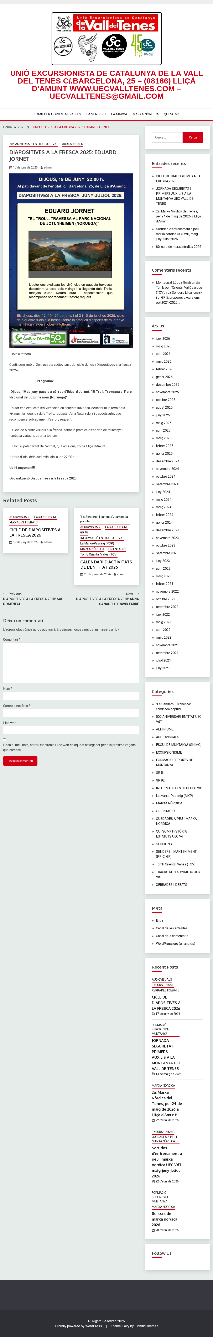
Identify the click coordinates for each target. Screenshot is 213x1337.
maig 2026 (163, 346)
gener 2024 (164, 522)
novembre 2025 (167, 392)
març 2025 (163, 438)
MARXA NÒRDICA (146, 114)
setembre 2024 (167, 484)
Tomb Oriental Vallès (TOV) (99, 554)
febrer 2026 (164, 369)
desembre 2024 (167, 461)
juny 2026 (163, 339)
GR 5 (159, 773)
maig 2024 (163, 500)
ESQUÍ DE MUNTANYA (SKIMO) (179, 745)
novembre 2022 (167, 591)
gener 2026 (164, 377)
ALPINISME (164, 729)
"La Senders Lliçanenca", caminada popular (104, 519)
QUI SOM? (171, 114)
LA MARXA (119, 114)
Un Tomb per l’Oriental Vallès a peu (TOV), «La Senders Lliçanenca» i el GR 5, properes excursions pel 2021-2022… (179, 293)
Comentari (11, 640)
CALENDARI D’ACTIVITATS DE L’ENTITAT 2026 (106, 564)
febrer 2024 (164, 515)
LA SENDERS (96, 114)
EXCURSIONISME (45, 517)
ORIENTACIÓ (117, 549)
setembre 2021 (167, 653)
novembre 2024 (167, 469)
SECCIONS (164, 844)
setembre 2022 (167, 607)
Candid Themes (147, 1326)
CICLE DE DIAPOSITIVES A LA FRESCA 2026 (35, 532)
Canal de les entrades (172, 928)
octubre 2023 (165, 545)
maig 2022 (163, 622)
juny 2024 (163, 492)
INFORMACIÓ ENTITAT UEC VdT (102, 538)
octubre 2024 (165, 476)
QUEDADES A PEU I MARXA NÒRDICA (164, 1139)
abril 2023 (163, 569)
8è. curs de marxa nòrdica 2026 (178, 247)
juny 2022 (163, 615)
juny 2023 (163, 561)
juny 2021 (163, 668)
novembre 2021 (167, 645)
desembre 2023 (167, 530)
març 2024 (163, 507)
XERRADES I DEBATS (23, 522)
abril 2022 (163, 630)
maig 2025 (163, 423)
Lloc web (9, 723)
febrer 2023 (164, 584)
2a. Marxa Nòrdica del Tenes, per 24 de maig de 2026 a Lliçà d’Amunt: (178, 216)
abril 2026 (163, 354)
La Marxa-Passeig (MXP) (97, 543)
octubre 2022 (165, 599)
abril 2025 (163, 430)
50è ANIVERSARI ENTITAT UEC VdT (33, 144)
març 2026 (163, 361)
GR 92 (84, 532)
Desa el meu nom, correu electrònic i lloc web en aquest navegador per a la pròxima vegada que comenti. (69, 747)
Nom (7, 689)
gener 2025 (164, 454)
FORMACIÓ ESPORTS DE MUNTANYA (160, 1029)
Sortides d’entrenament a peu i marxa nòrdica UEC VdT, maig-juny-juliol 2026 (178, 234)
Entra (159, 921)
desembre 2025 (167, 385)
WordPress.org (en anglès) (175, 944)
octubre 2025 (165, 400)
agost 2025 (164, 407)
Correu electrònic (16, 706)
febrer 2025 (164, 446)
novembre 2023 (167, 538)
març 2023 (163, 576)
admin (48, 167)
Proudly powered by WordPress (79, 1326)
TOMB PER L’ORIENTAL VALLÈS (57, 114)
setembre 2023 (167, 553)
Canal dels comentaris (172, 936)
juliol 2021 (163, 660)
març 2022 (163, 637)
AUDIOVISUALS (72, 144)
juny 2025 (163, 415)
